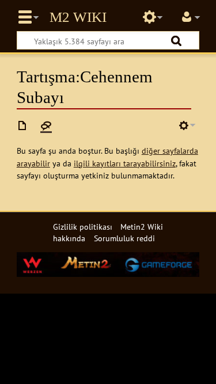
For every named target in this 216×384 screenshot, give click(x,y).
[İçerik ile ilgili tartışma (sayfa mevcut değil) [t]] (46, 125)
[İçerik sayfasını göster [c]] (22, 125)
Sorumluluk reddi (124, 238)
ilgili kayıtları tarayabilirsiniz (125, 163)
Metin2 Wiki (78, 17)
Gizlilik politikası (82, 226)
